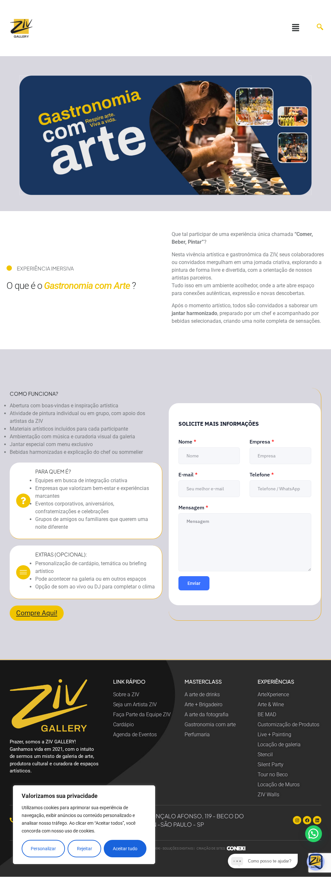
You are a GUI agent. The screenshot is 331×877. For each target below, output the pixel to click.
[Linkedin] (317, 820)
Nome (187, 441)
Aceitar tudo (125, 848)
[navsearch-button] (316, 28)
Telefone (262, 474)
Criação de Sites (211, 848)
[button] (295, 28)
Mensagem (193, 507)
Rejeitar (84, 848)
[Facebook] (307, 820)
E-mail (188, 474)
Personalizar (43, 848)
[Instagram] (297, 820)
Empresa (262, 441)
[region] (84, 824)
